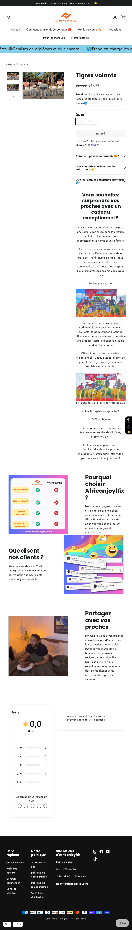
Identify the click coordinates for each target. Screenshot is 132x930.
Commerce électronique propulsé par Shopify (66, 918)
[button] (31, 748)
